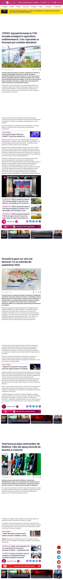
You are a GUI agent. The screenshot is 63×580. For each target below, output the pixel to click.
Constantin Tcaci (11, 561)
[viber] (40, 70)
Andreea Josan (11, 406)
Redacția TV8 (10, 221)
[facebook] (30, 221)
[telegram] (38, 70)
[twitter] (36, 70)
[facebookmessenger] (33, 70)
